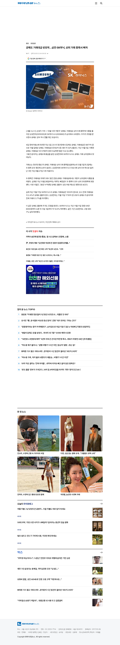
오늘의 (25, 504)
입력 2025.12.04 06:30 (38, 53)
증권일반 (33, 43)
